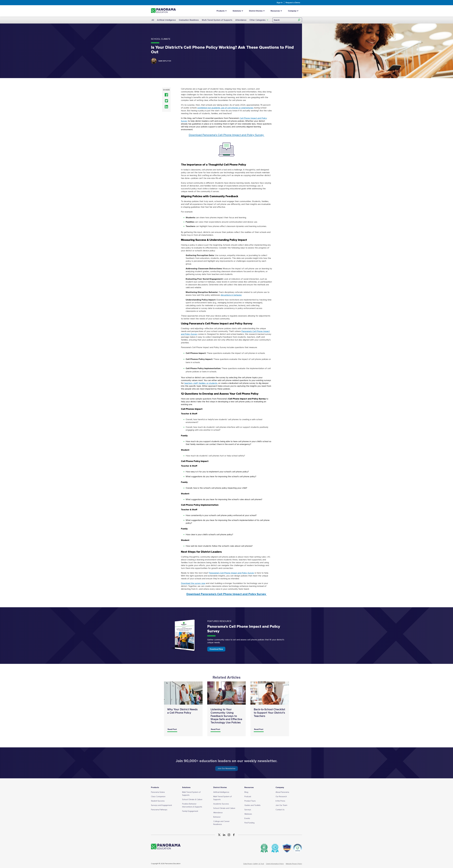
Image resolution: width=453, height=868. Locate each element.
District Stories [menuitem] (220, 787)
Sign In (280, 2)
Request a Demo (293, 2)
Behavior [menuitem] (217, 817)
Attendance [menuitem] (218, 812)
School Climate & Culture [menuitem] (192, 799)
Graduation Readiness (189, 20)
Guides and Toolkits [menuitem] (252, 805)
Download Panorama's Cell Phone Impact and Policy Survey (226, 135)
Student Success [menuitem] (158, 801)
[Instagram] (228, 835)
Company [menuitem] (280, 787)
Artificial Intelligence (166, 20)
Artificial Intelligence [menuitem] (221, 792)
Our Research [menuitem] (281, 796)
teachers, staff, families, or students (200, 383)
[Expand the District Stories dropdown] (264, 10)
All (153, 20)
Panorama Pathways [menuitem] (159, 809)
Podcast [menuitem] (247, 796)
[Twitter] (219, 835)
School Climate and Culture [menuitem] (224, 808)
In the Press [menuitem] (280, 801)
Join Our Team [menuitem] (281, 805)
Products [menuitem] (155, 787)
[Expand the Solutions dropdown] (242, 10)
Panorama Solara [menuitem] (158, 792)
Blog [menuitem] (246, 792)
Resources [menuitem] (249, 787)
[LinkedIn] (224, 835)
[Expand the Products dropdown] (226, 10)
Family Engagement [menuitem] (190, 811)
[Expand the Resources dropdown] (281, 10)
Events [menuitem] (247, 818)
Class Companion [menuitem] (158, 796)
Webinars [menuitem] (248, 814)
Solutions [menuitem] (186, 787)
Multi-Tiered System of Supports (217, 20)
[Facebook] (233, 835)
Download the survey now (193, 583)
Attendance (240, 20)
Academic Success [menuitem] (221, 804)
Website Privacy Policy (294, 864)
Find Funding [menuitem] (249, 823)
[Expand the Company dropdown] (298, 10)
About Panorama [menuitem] (282, 792)
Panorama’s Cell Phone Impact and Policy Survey (231, 573)
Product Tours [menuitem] (250, 801)
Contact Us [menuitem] (280, 809)
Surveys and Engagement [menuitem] (161, 805)
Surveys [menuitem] (247, 809)
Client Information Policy (275, 864)
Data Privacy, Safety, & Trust (253, 864)
